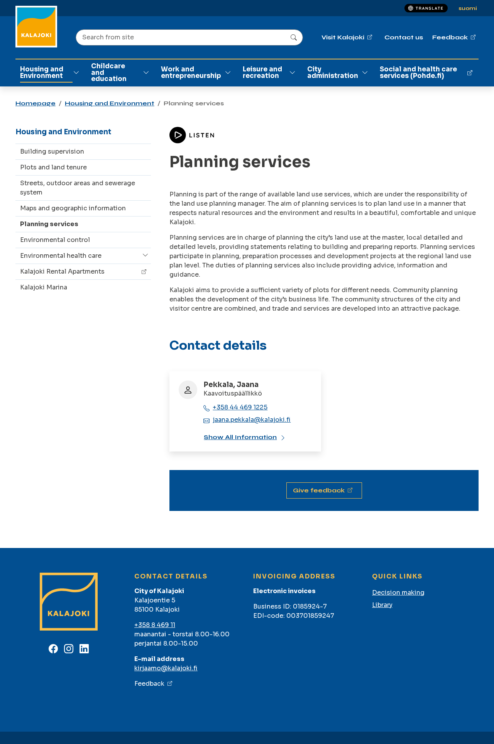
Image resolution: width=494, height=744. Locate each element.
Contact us (403, 37)
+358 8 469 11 (154, 625)
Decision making (398, 592)
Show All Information (240, 437)
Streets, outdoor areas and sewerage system (77, 187)
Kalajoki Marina (43, 287)
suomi (467, 8)
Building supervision (52, 151)
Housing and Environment (41, 72)
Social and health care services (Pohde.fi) (418, 72)
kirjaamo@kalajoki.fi (166, 668)
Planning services (49, 224)
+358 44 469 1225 (240, 407)
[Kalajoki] (36, 26)
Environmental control (55, 240)
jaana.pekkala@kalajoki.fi (252, 420)
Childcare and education (109, 72)
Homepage (35, 103)
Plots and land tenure (53, 167)
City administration (332, 72)
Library (382, 605)
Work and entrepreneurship (191, 72)
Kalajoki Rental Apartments (62, 271)
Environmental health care (61, 256)
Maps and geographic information (73, 208)
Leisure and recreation (262, 72)
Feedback (149, 684)
